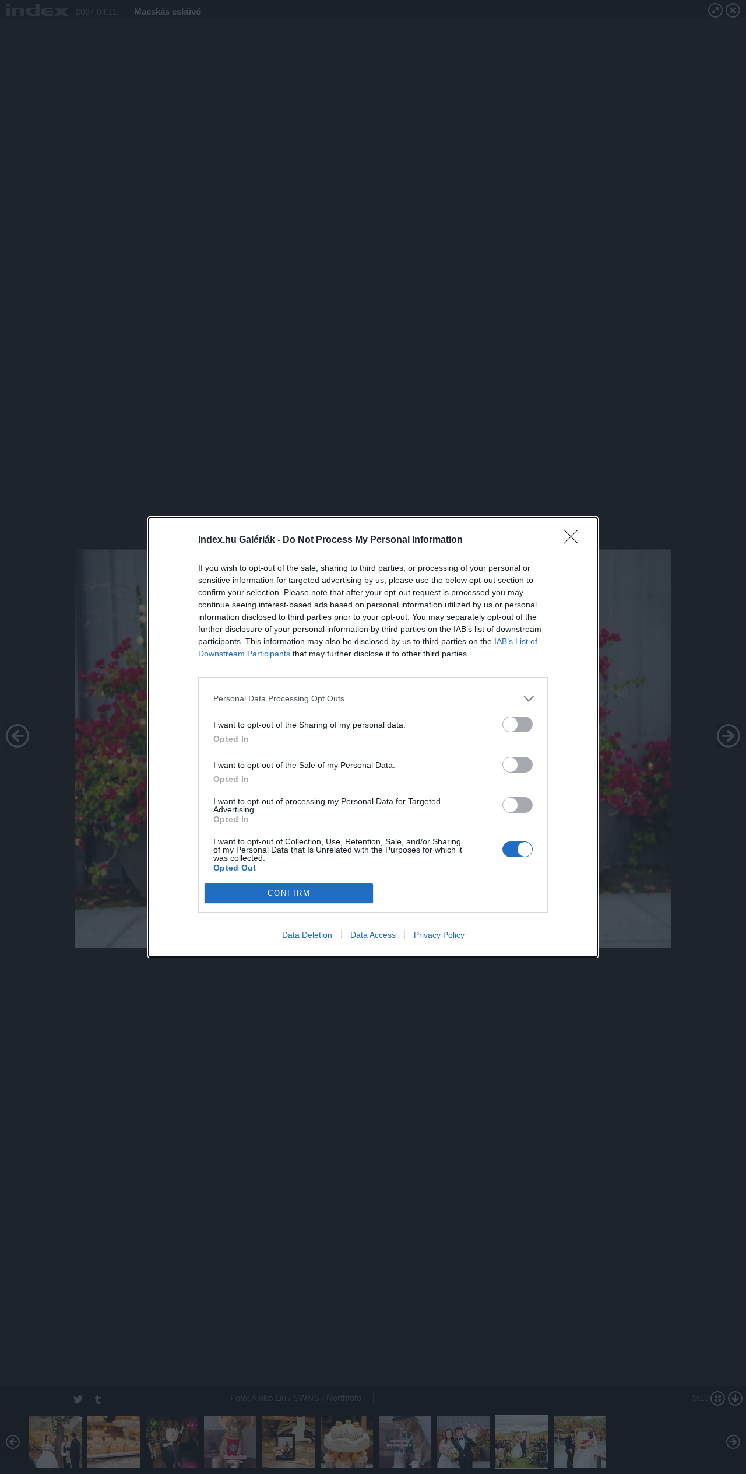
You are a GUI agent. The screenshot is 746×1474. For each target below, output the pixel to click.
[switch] (517, 724)
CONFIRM (289, 893)
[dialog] (373, 737)
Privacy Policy (439, 934)
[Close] (575, 540)
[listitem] (373, 699)
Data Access (373, 934)
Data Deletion (307, 934)
